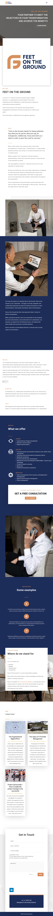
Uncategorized (18, 741)
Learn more (41, 25)
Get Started (30, 498)
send (40, 874)
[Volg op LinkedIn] (11, 890)
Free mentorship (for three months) (22, 856)
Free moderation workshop (19, 858)
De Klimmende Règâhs (25, 681)
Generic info (15, 854)
